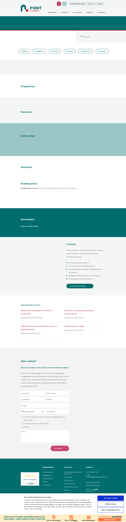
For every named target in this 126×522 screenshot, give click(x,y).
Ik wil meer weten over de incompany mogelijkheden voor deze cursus (44, 418)
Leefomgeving (47, 472)
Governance (46, 485)
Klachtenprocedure (71, 487)
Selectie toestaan (110, 504)
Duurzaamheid (47, 478)
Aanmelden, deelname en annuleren (73, 473)
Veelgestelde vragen (77, 4)
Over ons (91, 4)
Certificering (68, 480)
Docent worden (69, 484)
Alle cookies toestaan (111, 498)
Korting (66, 490)
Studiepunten (85, 51)
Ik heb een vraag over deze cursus (36, 423)
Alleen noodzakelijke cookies (110, 510)
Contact (100, 4)
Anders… (27, 427)
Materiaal (69, 51)
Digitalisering (46, 475)
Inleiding (24, 51)
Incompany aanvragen (78, 286)
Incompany (102, 51)
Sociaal (44, 482)
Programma (39, 51)
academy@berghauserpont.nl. (96, 477)
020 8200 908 (93, 472)
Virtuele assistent (59, 3)
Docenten (55, 51)
